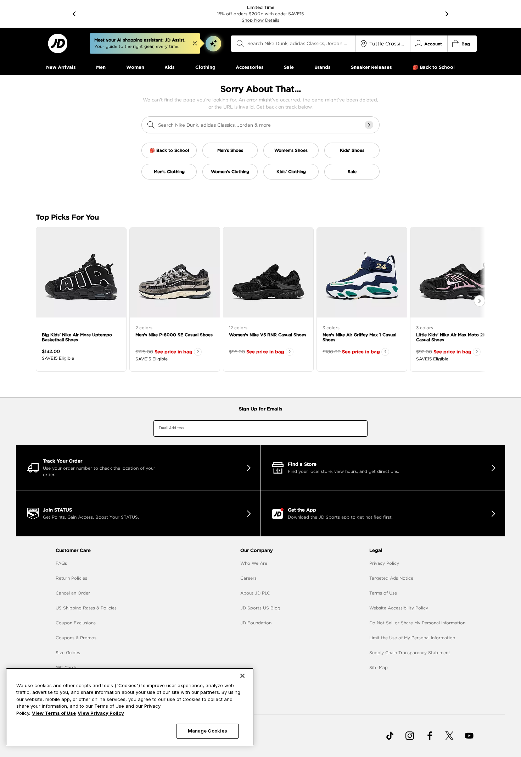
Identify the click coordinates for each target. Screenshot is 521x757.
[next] (447, 14)
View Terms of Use (54, 713)
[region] (130, 707)
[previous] (74, 14)
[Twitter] (449, 735)
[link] (57, 43)
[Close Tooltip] (195, 43)
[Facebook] (429, 735)
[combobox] (293, 43)
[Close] (242, 676)
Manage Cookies (208, 731)
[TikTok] (390, 735)
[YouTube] (469, 735)
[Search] (240, 43)
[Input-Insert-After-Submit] (369, 125)
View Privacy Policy (101, 713)
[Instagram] (409, 735)
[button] (213, 43)
